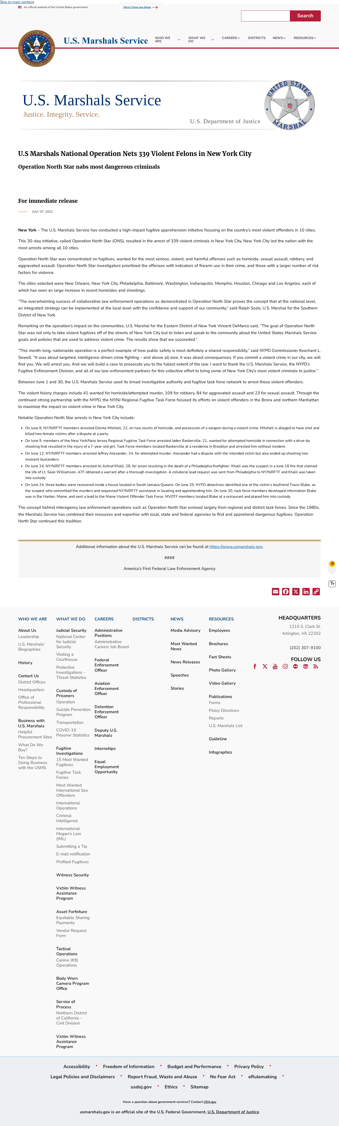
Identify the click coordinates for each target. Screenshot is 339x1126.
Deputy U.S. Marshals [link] (106, 732)
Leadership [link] (28, 636)
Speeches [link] (180, 675)
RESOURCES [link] (221, 619)
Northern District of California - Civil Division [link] (71, 1018)
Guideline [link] (218, 739)
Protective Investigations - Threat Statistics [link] (71, 672)
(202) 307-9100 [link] (305, 647)
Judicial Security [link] (71, 630)
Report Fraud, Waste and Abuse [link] (162, 1076)
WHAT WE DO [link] (70, 619)
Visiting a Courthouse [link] (66, 656)
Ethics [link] (171, 1087)
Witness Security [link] (72, 875)
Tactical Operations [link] (66, 951)
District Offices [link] (31, 682)
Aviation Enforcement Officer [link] (107, 688)
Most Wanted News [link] (184, 646)
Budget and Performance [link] (194, 1066)
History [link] (25, 662)
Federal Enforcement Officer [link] (107, 665)
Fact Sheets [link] (220, 657)
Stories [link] (177, 688)
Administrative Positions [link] (108, 632)
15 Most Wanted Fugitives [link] (72, 762)
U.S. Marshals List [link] (225, 725)
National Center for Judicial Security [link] (70, 642)
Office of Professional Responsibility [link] (31, 702)
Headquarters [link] (31, 689)
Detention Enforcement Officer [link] (107, 712)
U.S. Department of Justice (233, 1112)
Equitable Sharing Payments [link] (73, 920)
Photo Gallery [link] (222, 670)
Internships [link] (105, 748)
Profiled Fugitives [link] (72, 862)
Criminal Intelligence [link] (67, 818)
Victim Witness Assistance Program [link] (71, 893)
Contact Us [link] (28, 676)
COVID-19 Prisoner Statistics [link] (72, 732)
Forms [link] (214, 702)
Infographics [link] (220, 752)
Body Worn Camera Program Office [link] (72, 983)
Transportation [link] (69, 722)
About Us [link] (27, 630)
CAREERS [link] (104, 619)
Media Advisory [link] (185, 630)
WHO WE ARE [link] (32, 619)
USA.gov (210, 1102)
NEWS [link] (177, 619)
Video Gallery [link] (222, 683)
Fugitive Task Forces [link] (68, 774)
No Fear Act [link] (222, 1076)
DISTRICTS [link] (143, 619)
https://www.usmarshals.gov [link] (236, 546)
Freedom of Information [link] (129, 1066)
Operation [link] (65, 702)
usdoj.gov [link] (141, 1087)
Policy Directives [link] (224, 710)
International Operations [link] (68, 805)
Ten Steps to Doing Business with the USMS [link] (32, 762)
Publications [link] (220, 696)
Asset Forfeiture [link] (71, 911)
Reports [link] (216, 718)
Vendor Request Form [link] (71, 933)
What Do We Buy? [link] (30, 747)
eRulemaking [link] (262, 1076)
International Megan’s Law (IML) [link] (68, 834)
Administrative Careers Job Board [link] (112, 644)
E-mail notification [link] (73, 854)
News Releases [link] (185, 662)
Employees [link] (219, 630)
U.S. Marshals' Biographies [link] (31, 646)
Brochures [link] (218, 644)
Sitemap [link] (199, 1087)
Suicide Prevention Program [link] (73, 712)
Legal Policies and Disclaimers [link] (83, 1076)
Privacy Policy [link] (249, 1066)
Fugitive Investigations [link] (69, 750)
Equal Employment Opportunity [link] (107, 767)
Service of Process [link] (65, 1004)
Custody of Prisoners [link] (66, 693)
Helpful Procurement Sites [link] (35, 734)
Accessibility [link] (76, 1066)
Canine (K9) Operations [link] (67, 962)
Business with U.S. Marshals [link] (31, 723)
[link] (36, 49)
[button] (275, 592)
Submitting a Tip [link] (71, 846)
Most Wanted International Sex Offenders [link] (72, 790)
